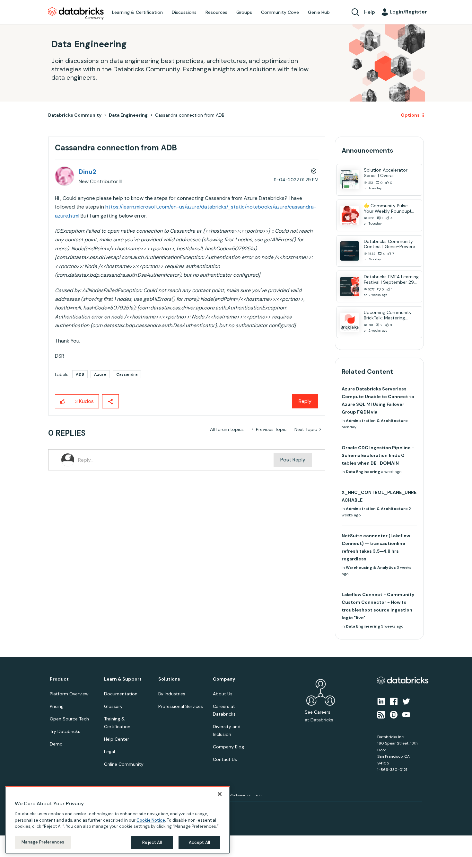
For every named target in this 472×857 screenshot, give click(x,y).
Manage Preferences (43, 842)
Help (369, 12)
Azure (100, 374)
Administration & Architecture (377, 420)
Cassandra (126, 374)
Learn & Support (123, 679)
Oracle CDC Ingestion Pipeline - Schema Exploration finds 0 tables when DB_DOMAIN (378, 455)
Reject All (152, 842)
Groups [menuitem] (244, 12)
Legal (109, 751)
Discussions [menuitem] (184, 12)
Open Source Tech (69, 719)
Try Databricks (65, 731)
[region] (117, 820)
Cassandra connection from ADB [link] (189, 115)
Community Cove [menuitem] (280, 12)
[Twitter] (406, 701)
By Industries (171, 694)
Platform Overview (69, 694)
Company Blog (228, 747)
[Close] (220, 794)
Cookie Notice (150, 820)
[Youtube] (406, 714)
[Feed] (381, 714)
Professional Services (180, 706)
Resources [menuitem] (216, 12)
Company (224, 679)
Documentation (120, 694)
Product (59, 679)
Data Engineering (128, 115)
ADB (80, 374)
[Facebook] (394, 701)
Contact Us (225, 759)
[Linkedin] (381, 701)
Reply (305, 401)
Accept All (199, 842)
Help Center (116, 739)
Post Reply (292, 459)
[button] (62, 401)
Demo (56, 744)
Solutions (169, 679)
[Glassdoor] (394, 714)
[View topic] (349, 179)
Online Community (124, 764)
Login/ (408, 11)
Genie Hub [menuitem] (319, 12)
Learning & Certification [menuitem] (137, 12)
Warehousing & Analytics (371, 567)
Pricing (57, 706)
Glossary (113, 706)
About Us (222, 694)
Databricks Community (76, 13)
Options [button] (410, 115)
